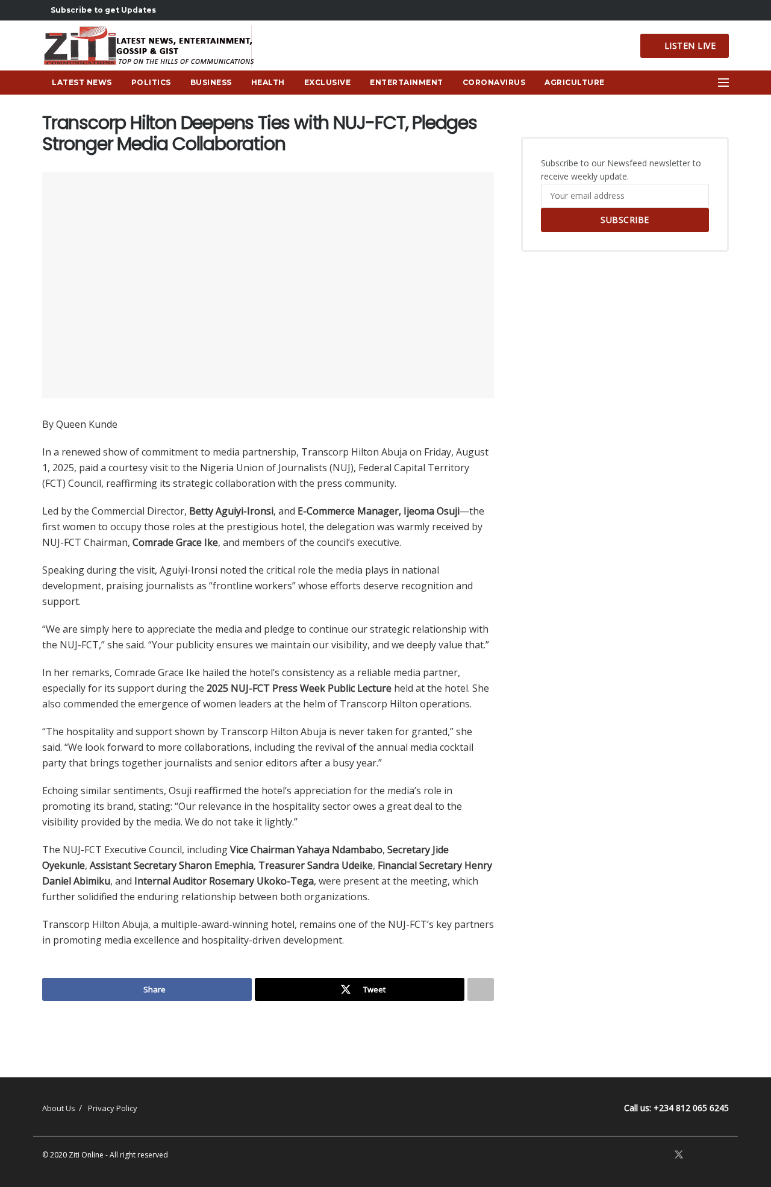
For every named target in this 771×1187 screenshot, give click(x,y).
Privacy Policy (112, 1108)
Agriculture (575, 82)
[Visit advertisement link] (268, 1028)
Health (268, 82)
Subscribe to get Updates (102, 9)
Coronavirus (494, 82)
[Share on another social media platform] (480, 989)
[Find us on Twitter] (679, 1155)
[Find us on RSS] (725, 1155)
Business (211, 82)
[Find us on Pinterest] (695, 1155)
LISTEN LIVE (688, 45)
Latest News (82, 82)
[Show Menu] (723, 82)
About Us (58, 1108)
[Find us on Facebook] (662, 1155)
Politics (151, 82)
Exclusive (327, 82)
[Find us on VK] (710, 1155)
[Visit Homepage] (151, 45)
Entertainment (406, 82)
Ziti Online (86, 1155)
